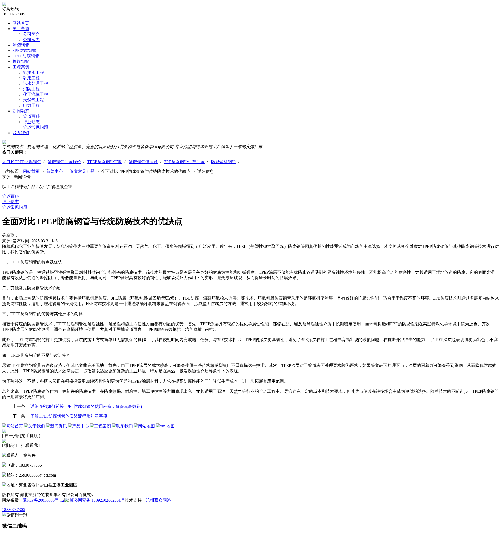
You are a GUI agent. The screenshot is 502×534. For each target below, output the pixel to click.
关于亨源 (21, 28)
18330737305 (13, 509)
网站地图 (146, 426)
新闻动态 (21, 111)
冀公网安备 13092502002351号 (97, 500)
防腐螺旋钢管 (223, 162)
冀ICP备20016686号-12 (43, 500)
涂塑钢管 (21, 45)
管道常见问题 (35, 127)
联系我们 (21, 133)
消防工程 (31, 89)
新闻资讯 (58, 426)
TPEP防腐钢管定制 (104, 162)
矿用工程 (31, 78)
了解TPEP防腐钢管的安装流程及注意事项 (68, 416)
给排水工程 (33, 72)
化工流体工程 (35, 94)
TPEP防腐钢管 (26, 56)
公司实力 (31, 39)
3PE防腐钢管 (24, 50)
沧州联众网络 (158, 500)
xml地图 (167, 426)
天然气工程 (33, 100)
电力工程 (31, 105)
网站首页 (21, 23)
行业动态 (31, 122)
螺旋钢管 (21, 61)
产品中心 (80, 426)
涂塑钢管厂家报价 (64, 162)
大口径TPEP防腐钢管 (21, 162)
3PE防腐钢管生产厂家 (184, 162)
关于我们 (36, 426)
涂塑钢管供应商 (143, 162)
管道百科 (31, 116)
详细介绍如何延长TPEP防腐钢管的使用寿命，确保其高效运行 (87, 406)
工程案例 (21, 67)
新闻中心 (54, 171)
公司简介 (31, 34)
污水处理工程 (35, 83)
